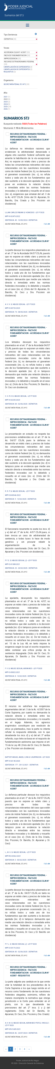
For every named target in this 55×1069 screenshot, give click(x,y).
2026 (6, 109)
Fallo (46, 224)
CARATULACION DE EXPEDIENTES (17, 69)
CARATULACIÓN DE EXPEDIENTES (17, 67)
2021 (6, 97)
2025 (6, 107)
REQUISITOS (8, 72)
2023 (6, 102)
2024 (6, 104)
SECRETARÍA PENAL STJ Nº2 (15, 84)
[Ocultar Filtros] (36, 34)
